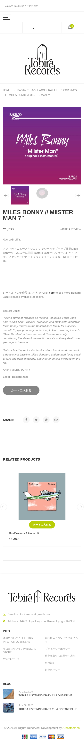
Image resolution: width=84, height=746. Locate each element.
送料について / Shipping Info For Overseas (18, 640)
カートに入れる (42, 524)
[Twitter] (36, 419)
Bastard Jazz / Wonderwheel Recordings (47, 90)
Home (7, 90)
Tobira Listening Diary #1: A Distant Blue (48, 709)
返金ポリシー (52, 669)
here (52, 292)
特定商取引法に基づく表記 (60, 655)
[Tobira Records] (42, 58)
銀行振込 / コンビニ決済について (62, 640)
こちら (34, 292)
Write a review (70, 229)
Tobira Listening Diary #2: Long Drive (45, 695)
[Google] (56, 419)
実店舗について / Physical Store (19, 650)
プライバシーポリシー (57, 648)
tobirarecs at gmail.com (35, 614)
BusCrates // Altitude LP (24, 533)
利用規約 (50, 662)
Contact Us (11, 659)
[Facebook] (26, 419)
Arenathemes (71, 727)
